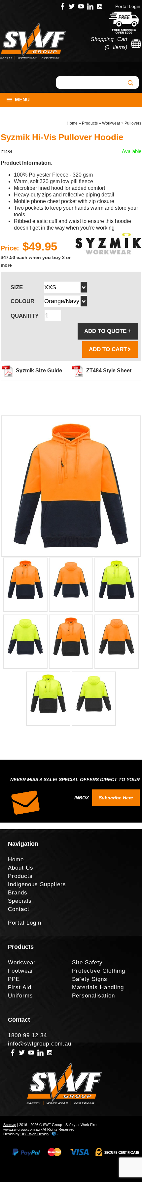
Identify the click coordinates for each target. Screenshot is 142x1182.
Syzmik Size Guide (39, 370)
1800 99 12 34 (27, 1035)
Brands (17, 892)
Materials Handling (98, 987)
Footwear (20, 971)
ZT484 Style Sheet (108, 370)
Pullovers (132, 123)
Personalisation (93, 996)
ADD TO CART (108, 349)
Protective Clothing (98, 971)
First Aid (19, 987)
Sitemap (9, 1125)
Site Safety (87, 962)
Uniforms (20, 996)
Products (90, 123)
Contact (18, 909)
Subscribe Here (116, 797)
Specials (20, 901)
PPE (14, 979)
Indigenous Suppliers (37, 884)
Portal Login (127, 6)
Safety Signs (89, 979)
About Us (20, 868)
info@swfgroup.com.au (39, 1044)
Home (72, 123)
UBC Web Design (34, 1134)
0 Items (115, 47)
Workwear (111, 123)
